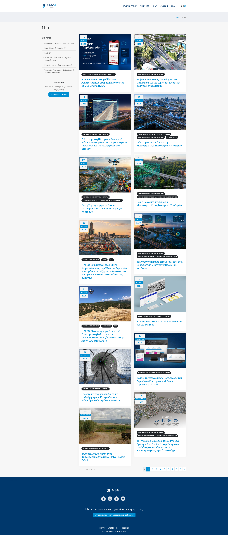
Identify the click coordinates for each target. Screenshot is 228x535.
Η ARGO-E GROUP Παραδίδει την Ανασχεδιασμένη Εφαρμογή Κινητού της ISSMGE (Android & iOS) (102, 82)
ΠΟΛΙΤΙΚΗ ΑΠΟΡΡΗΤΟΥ (108, 528)
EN (182, 6)
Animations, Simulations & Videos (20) (59, 43)
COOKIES (125, 528)
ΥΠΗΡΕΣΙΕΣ (144, 6)
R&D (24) (48, 53)
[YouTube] (123, 498)
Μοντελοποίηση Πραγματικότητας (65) (59, 65)
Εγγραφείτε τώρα (58, 94)
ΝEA (173, 6)
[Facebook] (116, 498)
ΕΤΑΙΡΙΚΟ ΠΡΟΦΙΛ (130, 6)
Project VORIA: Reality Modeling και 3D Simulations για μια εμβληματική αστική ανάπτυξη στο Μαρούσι (158, 82)
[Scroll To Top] (224, 532)
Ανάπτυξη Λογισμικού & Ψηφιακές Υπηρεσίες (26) (57, 59)
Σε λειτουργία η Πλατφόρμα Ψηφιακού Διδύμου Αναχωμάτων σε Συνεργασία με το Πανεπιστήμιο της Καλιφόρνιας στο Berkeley (104, 144)
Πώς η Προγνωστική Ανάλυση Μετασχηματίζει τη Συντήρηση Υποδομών (159, 144)
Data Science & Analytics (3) (55, 48)
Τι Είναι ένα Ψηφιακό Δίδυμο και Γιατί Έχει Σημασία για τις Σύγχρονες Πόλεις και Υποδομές (159, 265)
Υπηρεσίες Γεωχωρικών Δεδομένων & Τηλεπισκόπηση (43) (59, 71)
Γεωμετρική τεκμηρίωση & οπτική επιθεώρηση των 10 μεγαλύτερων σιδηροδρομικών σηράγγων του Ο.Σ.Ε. (101, 397)
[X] (110, 498)
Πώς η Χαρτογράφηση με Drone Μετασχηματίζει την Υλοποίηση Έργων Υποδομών (102, 208)
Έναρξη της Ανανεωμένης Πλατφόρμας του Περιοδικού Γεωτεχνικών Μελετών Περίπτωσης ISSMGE (159, 381)
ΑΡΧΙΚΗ (178, 17)
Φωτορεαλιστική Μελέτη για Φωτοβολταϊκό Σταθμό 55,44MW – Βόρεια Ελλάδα (103, 457)
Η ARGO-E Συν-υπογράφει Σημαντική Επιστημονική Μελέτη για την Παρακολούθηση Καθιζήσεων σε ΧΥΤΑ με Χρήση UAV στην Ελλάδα (102, 335)
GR (185, 6)
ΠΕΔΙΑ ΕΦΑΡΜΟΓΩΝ (160, 6)
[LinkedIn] (103, 498)
